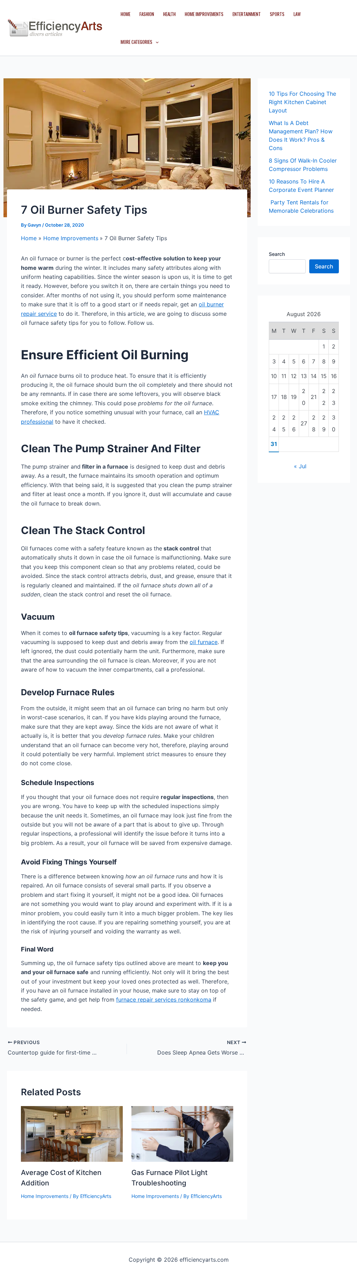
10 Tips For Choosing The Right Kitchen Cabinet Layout (302, 102)
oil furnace (204, 641)
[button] (155, 42)
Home (125, 13)
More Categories (136, 41)
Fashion (146, 13)
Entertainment (247, 13)
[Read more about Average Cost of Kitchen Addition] (72, 1133)
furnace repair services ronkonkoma (163, 999)
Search (277, 254)
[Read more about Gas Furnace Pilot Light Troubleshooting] (182, 1133)
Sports (277, 13)
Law (297, 13)
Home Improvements (204, 13)
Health (169, 13)
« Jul (300, 466)
